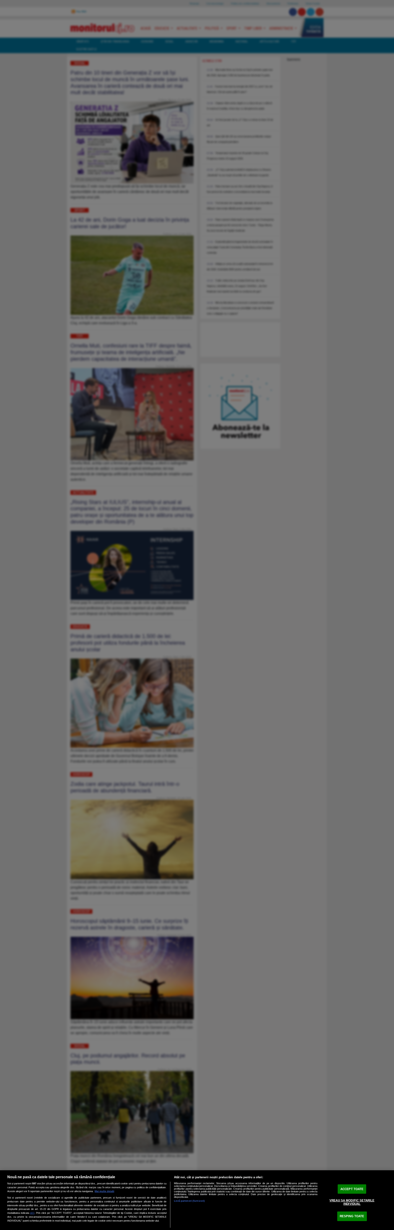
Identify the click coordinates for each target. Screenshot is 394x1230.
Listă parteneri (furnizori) (189, 1200)
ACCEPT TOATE (352, 1189)
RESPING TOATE (352, 1216)
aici (32, 1212)
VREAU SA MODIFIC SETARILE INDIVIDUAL (351, 1202)
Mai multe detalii (104, 1191)
